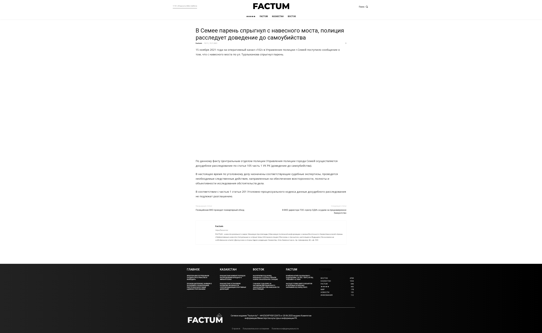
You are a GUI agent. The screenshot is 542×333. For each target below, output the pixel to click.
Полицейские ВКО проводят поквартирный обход (220, 210)
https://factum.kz (221, 230)
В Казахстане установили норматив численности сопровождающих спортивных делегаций (233, 286)
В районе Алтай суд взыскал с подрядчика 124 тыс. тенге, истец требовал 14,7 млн (299, 277)
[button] (364, 7)
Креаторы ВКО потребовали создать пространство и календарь (198, 277)
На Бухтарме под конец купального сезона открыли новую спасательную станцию (265, 277)
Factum (199, 43)
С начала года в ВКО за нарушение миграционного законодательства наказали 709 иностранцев (266, 286)
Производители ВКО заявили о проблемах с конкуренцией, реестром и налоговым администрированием (199, 286)
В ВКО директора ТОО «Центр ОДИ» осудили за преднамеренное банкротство (314, 211)
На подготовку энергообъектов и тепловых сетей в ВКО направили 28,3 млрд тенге (299, 285)
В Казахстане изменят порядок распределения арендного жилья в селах (232, 277)
